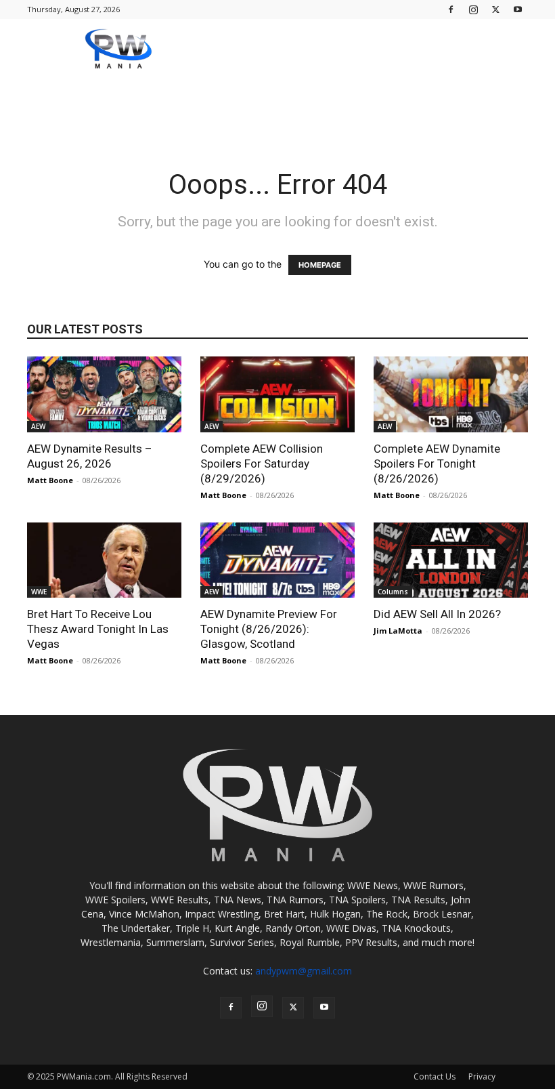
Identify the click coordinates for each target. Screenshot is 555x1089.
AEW (38, 426)
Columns (393, 591)
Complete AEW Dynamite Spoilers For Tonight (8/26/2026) (437, 463)
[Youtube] (518, 9)
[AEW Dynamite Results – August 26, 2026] (104, 394)
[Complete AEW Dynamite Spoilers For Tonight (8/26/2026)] (451, 394)
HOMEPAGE (319, 265)
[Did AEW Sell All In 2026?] (451, 560)
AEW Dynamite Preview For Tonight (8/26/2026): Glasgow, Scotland (268, 629)
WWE (39, 591)
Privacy (481, 1076)
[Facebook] (451, 9)
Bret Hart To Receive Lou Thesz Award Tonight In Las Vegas (98, 629)
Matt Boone (50, 480)
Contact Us (435, 1076)
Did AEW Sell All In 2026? (437, 614)
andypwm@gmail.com (303, 970)
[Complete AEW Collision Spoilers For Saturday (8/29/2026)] (277, 394)
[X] (495, 9)
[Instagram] (473, 9)
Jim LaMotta (398, 630)
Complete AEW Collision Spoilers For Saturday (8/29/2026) (261, 463)
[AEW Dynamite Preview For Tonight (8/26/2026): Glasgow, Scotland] (277, 560)
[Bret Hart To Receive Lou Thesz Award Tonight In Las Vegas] (104, 560)
